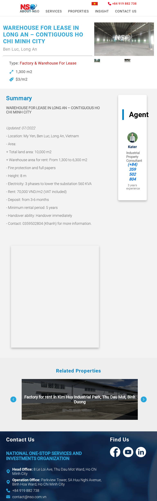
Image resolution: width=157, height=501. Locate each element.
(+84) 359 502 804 (132, 172)
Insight (102, 11)
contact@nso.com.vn (29, 497)
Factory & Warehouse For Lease (48, 63)
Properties (78, 11)
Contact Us (126, 11)
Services (54, 11)
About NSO (29, 11)
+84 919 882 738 (124, 3)
